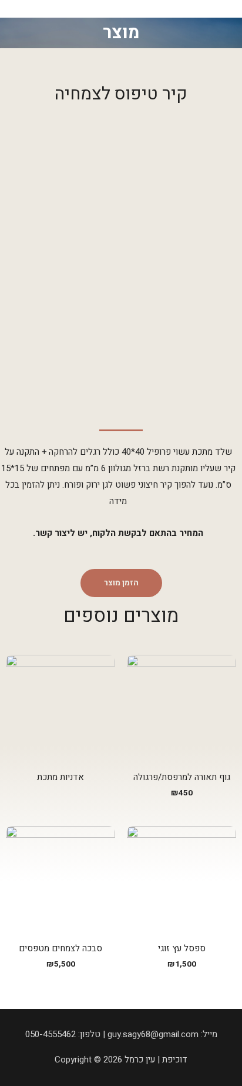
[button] (121, 583)
